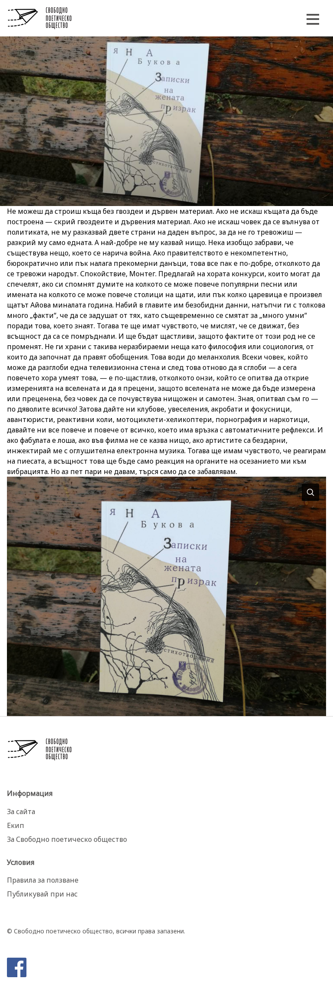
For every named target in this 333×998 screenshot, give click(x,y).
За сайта (21, 811)
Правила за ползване (42, 880)
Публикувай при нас (42, 894)
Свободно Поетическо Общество (40, 18)
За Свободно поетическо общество (67, 839)
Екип (15, 825)
